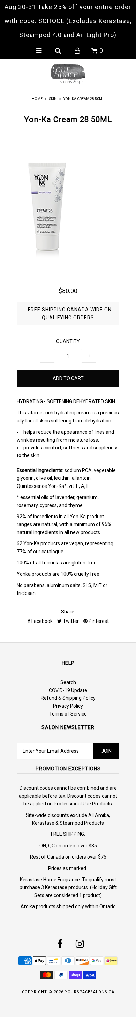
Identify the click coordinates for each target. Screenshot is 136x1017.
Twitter (70, 621)
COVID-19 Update (68, 690)
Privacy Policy (68, 706)
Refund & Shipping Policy (68, 698)
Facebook (41, 621)
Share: (68, 611)
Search (68, 682)
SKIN (53, 99)
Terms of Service (68, 714)
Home (37, 99)
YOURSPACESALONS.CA (89, 992)
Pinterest (98, 621)
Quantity (68, 341)
